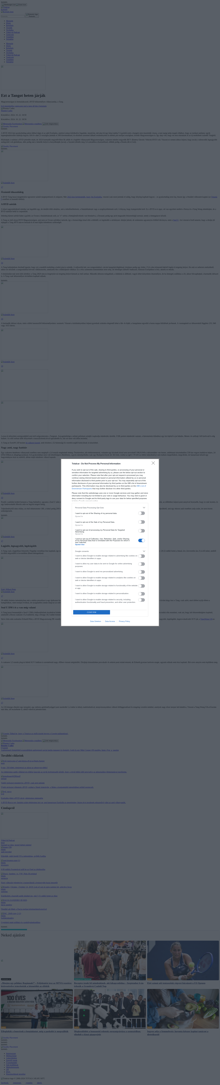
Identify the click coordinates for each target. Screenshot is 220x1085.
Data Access (110, 621)
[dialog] (110, 542)
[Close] (154, 463)
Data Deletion (95, 621)
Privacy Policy (124, 621)
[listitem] (110, 507)
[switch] (141, 513)
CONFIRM (91, 612)
